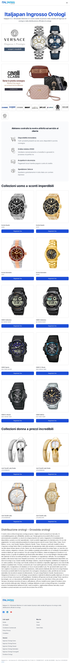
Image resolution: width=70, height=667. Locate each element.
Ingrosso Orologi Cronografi (11, 651)
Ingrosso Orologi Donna (9, 643)
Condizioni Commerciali (9, 627)
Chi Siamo (5, 625)
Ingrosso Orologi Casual (9, 646)
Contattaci (5, 633)
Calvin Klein (39, 627)
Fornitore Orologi (7, 654)
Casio (38, 622)
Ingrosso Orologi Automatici (10, 649)
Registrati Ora (18, 231)
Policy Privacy (7, 630)
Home (4, 622)
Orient (38, 625)
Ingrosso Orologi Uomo (9, 640)
